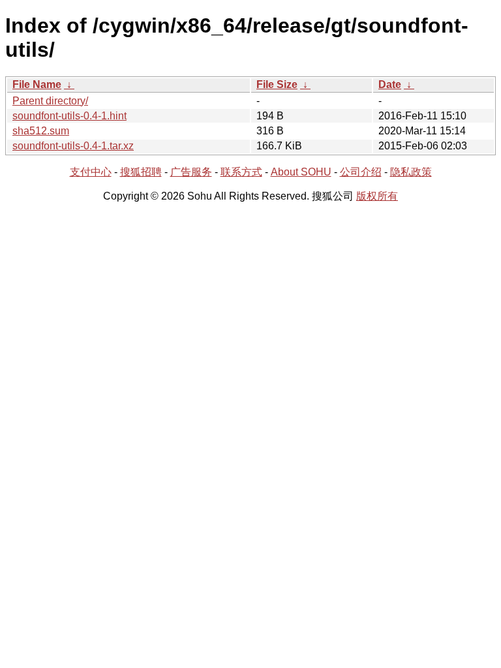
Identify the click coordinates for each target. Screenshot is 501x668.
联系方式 (241, 171)
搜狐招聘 (141, 171)
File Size (276, 84)
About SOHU (301, 171)
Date (389, 84)
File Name (36, 84)
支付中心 (91, 171)
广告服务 (191, 171)
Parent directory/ (50, 100)
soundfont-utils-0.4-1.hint (69, 115)
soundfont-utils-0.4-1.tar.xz (73, 145)
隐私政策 (411, 171)
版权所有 (377, 196)
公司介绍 (361, 171)
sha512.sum (40, 130)
